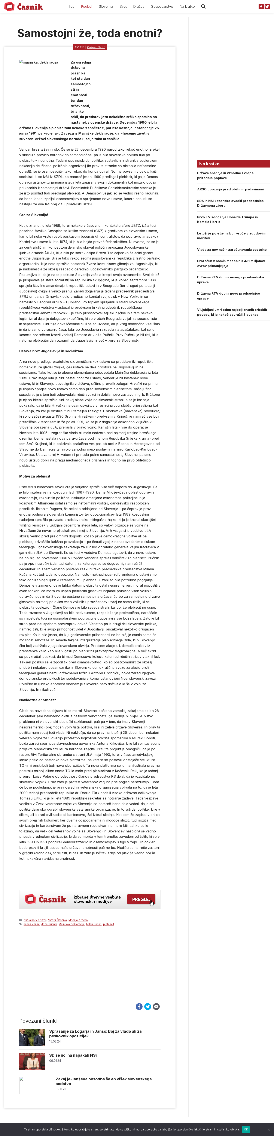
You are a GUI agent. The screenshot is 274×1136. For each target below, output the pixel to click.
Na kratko (187, 6)
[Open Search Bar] (203, 6)
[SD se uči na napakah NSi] (32, 1069)
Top (71, 6)
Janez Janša (32, 924)
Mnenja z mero (78, 920)
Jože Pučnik (49, 924)
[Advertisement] (90, 968)
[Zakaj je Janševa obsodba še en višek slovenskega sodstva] (35, 1093)
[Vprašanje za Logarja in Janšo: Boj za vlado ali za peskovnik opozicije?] (32, 1045)
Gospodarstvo (162, 6)
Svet (123, 6)
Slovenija (106, 6)
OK (246, 1129)
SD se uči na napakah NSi (73, 1055)
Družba (138, 6)
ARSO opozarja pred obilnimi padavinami (230, 189)
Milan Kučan (93, 924)
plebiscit (108, 924)
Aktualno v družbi (35, 920)
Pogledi (86, 6)
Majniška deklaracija (72, 924)
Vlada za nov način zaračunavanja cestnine (232, 250)
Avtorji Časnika (57, 920)
